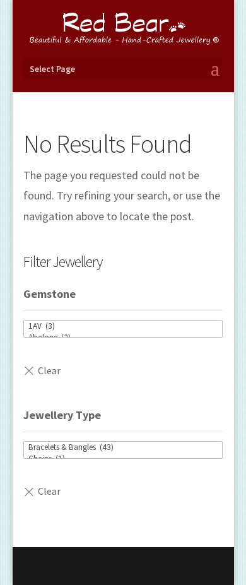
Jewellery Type (62, 415)
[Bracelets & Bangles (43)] (123, 447)
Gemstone (49, 294)
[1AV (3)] (123, 326)
